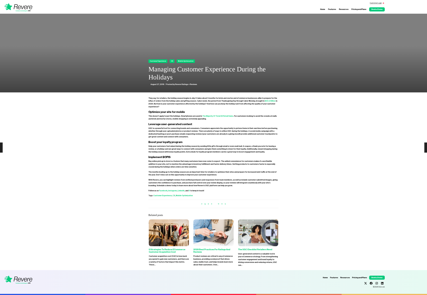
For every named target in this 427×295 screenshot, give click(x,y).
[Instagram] (376, 283)
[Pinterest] (211, 204)
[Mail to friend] (215, 204)
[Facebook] (205, 204)
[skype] (225, 204)
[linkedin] (218, 204)
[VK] (208, 204)
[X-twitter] (365, 283)
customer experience (158, 61)
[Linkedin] (382, 283)
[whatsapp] (222, 204)
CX (172, 61)
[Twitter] (202, 204)
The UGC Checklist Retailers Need (255, 250)
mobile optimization (185, 61)
